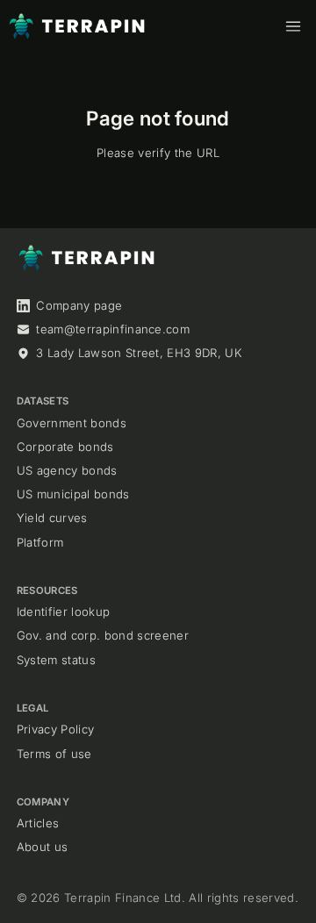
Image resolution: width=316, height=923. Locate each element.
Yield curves (52, 518)
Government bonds (71, 423)
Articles (38, 823)
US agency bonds (67, 470)
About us (42, 847)
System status (56, 660)
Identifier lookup (64, 612)
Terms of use (54, 754)
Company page (79, 305)
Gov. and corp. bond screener (103, 635)
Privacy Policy (56, 729)
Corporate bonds (65, 447)
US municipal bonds (73, 494)
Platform (40, 542)
